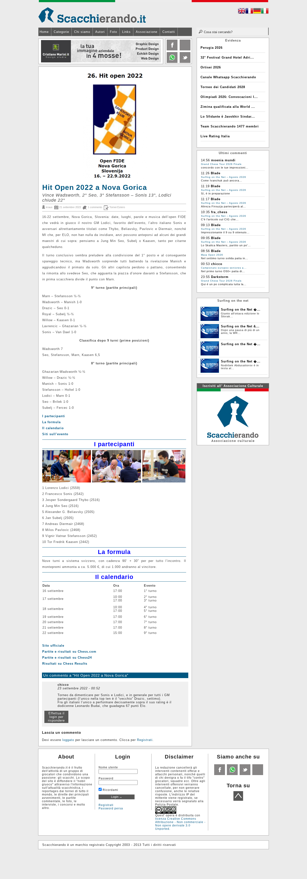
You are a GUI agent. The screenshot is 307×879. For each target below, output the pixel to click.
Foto (113, 32)
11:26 (205, 173)
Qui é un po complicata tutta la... (223, 284)
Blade (215, 173)
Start (157, 67)
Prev (42, 51)
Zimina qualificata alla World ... (228, 106)
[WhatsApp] (232, 774)
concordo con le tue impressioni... (224, 167)
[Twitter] (184, 62)
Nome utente (108, 767)
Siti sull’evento (55, 434)
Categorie (61, 32)
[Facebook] (171, 49)
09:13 (205, 225)
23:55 (205, 277)
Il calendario (53, 428)
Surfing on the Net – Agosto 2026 (223, 177)
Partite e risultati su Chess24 (67, 657)
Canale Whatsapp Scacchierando (228, 77)
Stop (160, 67)
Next (159, 51)
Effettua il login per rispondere (56, 716)
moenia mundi (223, 160)
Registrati (145, 740)
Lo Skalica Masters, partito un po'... (226, 245)
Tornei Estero (117, 207)
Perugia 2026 (212, 47)
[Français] (249, 11)
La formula (51, 422)
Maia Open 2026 (212, 254)
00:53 (205, 264)
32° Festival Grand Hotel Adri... (227, 57)
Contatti (168, 32)
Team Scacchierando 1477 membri (230, 126)
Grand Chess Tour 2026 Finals (221, 164)
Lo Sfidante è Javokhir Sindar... (228, 116)
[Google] (184, 49)
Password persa (111, 808)
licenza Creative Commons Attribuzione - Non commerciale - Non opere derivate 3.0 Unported (180, 824)
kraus (49, 207)
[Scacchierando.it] (92, 15)
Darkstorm (220, 277)
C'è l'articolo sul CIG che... (220, 219)
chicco (216, 264)
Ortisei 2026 (211, 67)
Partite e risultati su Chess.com (69, 651)
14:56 (205, 160)
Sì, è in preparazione (215, 193)
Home (44, 32)
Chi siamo (82, 32)
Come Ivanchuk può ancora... (221, 180)
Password (106, 778)
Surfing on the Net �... (240, 309)
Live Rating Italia (215, 136)
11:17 (205, 199)
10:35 (205, 212)
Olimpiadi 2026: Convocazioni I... (229, 97)
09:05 (205, 238)
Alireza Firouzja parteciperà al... (223, 206)
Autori (100, 32)
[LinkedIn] (171, 62)
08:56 (205, 251)
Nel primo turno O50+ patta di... (223, 271)
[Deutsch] (257, 11)
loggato (68, 740)
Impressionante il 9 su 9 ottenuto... (225, 232)
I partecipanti (53, 416)
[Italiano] (265, 11)
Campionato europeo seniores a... (224, 267)
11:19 (205, 186)
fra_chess (219, 212)
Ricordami (110, 790)
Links (126, 32)
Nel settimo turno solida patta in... (224, 258)
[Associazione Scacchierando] (233, 416)
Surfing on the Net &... (240, 326)
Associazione (146, 32)
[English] (242, 11)
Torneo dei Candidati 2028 (223, 87)
